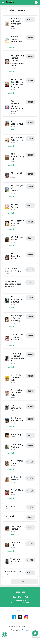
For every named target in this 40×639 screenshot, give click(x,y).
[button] (4, 634)
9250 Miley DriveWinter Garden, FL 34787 (20, 602)
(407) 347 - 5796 (20, 596)
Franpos (25, 630)
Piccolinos (20, 592)
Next (24, 581)
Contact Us (20, 610)
